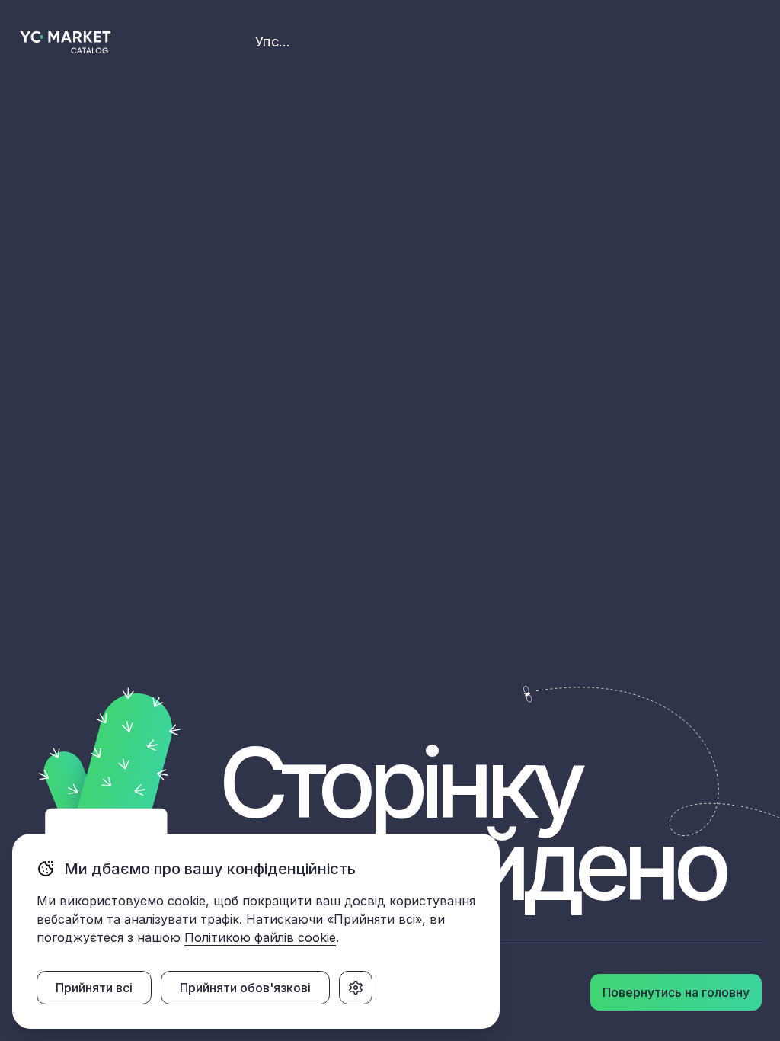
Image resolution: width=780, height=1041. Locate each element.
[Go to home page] (65, 42)
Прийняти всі (94, 987)
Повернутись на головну (676, 992)
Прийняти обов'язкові (245, 987)
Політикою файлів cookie (260, 937)
